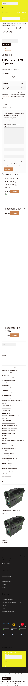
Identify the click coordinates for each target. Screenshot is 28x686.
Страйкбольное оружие (7, 453)
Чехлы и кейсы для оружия (8, 471)
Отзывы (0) (8, 50)
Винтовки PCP (5, 388)
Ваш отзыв (7, 126)
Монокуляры (5, 413)
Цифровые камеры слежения (9, 468)
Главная (4, 23)
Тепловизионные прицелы (8, 458)
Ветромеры (4, 385)
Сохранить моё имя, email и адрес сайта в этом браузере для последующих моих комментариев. (13, 163)
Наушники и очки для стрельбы (9, 415)
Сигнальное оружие (6, 445)
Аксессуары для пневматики (9, 370)
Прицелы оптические (7, 433)
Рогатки (4, 438)
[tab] (15, 49)
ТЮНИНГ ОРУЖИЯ (6, 463)
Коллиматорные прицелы (8, 398)
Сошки (3, 450)
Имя (5, 147)
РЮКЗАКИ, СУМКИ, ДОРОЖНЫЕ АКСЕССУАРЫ (12, 440)
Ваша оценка (7, 124)
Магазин (4, 587)
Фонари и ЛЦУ (5, 466)
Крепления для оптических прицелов (11, 400)
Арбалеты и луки (6, 372)
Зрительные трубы (6, 395)
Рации (3, 435)
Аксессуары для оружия (7, 367)
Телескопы (4, 455)
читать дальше (6, 563)
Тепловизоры (5, 461)
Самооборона (5, 443)
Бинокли (4, 382)
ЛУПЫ (3, 403)
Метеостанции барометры (8, 380)
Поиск (7, 654)
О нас (3, 578)
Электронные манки (6, 476)
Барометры (10, 23)
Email (5, 154)
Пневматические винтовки (8, 423)
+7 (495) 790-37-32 (6, 96)
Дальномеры (5, 390)
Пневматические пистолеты (8, 425)
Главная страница (6, 576)
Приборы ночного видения (8, 428)
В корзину (6, 44)
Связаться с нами (6, 581)
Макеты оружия (5, 405)
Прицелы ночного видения (8, 430)
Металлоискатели (6, 408)
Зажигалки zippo (6, 393)
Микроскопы (5, 410)
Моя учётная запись (10, 652)
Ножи (3, 418)
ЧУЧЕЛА (3, 473)
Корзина (4, 584)
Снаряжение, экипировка (8, 448)
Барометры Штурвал (19, 23)
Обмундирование (6, 420)
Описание (8, 48)
